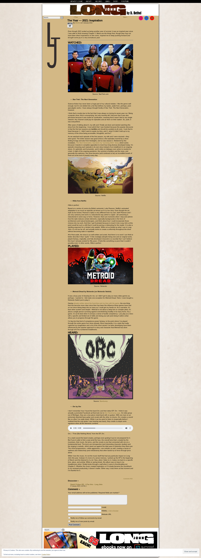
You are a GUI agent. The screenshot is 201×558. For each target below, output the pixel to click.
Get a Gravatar (113, 511)
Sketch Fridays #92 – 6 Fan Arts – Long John (86, 484)
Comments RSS (127, 478)
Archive (99, 1)
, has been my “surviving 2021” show (97, 143)
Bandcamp (104, 401)
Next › (125, 17)
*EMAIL (110, 511)
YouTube (125, 1)
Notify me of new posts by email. (83, 521)
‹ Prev (75, 17)
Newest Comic (76, 1)
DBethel (77, 23)
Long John (100, 10)
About (89, 1)
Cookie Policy (46, 554)
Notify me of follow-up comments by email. (86, 518)
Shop (115, 1)
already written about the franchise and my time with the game (96, 303)
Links (108, 1)
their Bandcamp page (112, 413)
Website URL (106, 514)
